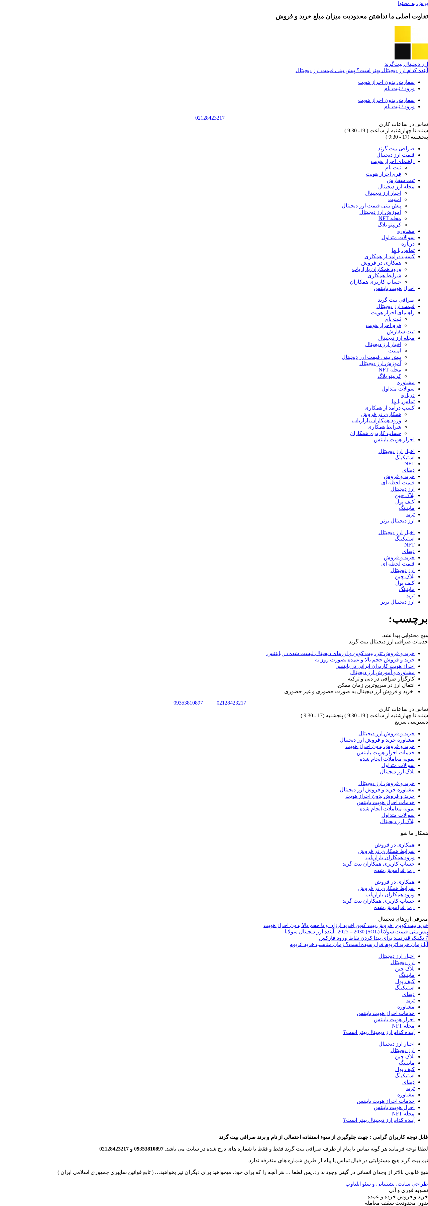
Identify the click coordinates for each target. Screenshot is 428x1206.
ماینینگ (407, 508)
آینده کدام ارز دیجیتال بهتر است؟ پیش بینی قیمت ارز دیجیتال (362, 70)
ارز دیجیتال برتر (398, 520)
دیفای (408, 470)
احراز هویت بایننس (394, 288)
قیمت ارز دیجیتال (396, 155)
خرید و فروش (399, 476)
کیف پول (405, 501)
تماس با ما (403, 250)
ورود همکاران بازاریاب (376, 269)
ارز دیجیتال (403, 489)
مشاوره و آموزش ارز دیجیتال (382, 672)
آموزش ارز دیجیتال (380, 212)
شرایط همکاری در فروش (386, 851)
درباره (408, 244)
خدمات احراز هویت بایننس (386, 752)
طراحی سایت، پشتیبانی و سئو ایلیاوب (386, 1184)
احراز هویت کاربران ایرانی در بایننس (375, 666)
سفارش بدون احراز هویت (386, 82)
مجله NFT (390, 218)
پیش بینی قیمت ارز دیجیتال (371, 205)
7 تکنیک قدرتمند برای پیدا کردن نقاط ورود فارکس (373, 938)
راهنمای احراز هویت (393, 161)
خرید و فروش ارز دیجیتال (386, 733)
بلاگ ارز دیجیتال (397, 771)
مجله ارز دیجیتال (396, 186)
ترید (410, 514)
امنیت (394, 199)
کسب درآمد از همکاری (389, 256)
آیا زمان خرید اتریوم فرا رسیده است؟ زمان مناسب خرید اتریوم (359, 944)
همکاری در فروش (381, 263)
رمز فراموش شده (394, 870)
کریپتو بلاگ (389, 225)
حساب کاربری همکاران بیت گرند (378, 864)
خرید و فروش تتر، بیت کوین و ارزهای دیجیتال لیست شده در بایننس (340, 653)
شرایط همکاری (384, 275)
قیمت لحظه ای (398, 482)
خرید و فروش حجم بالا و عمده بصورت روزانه (365, 659)
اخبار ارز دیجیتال (383, 193)
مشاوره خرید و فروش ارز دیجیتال (377, 740)
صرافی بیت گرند (396, 148)
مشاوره (406, 231)
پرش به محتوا (413, 3)
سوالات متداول (398, 237)
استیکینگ (405, 457)
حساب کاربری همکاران (375, 282)
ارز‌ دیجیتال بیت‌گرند (406, 64)
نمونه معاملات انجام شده (387, 759)
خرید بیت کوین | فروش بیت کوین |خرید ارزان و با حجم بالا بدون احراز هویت (345, 925)
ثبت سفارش (401, 180)
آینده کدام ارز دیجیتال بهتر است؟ (379, 1032)
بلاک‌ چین (405, 495)
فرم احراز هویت (383, 174)
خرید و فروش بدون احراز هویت (380, 746)
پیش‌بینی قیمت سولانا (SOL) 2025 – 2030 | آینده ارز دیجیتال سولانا (356, 931)
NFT (409, 463)
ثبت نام (393, 167)
